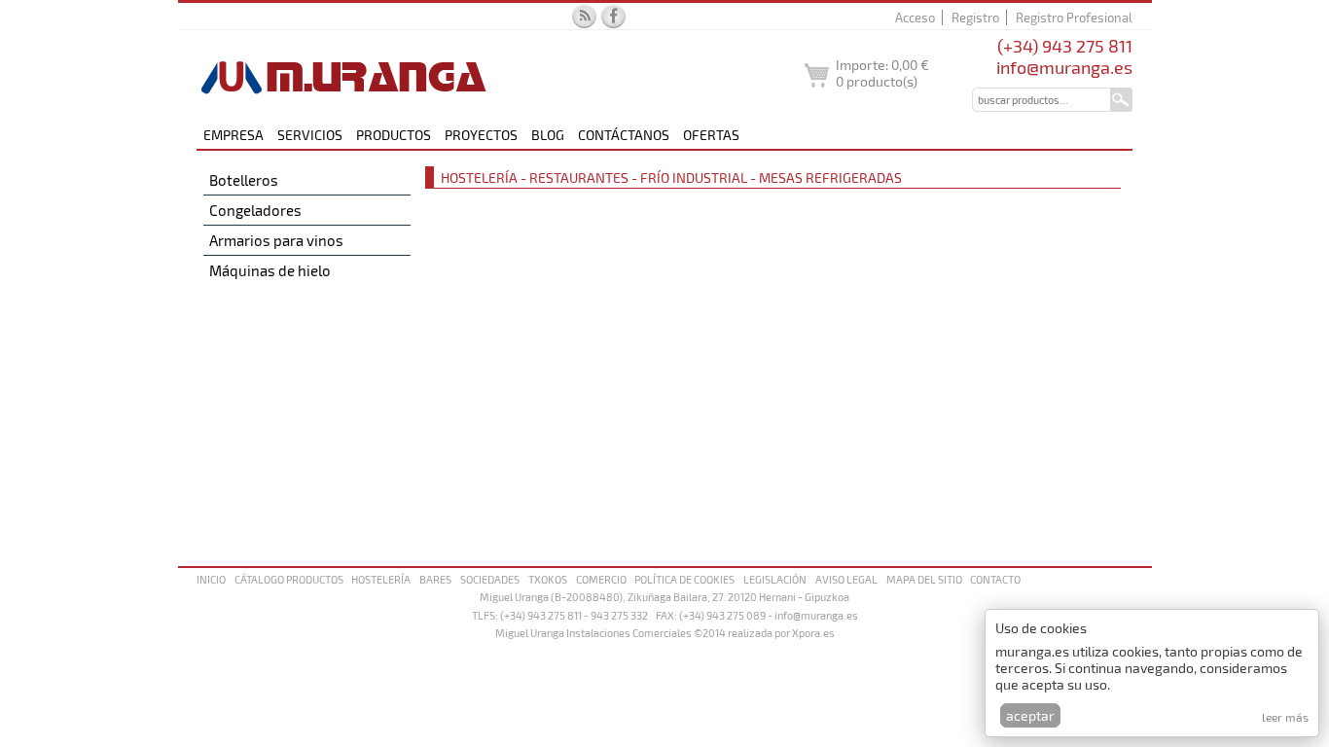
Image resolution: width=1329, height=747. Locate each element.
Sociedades (490, 579)
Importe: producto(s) (882, 72)
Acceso (915, 17)
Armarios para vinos (276, 240)
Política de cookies (684, 579)
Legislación (775, 579)
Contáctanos (623, 134)
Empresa (233, 134)
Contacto (995, 579)
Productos (393, 134)
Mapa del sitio (924, 579)
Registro (975, 17)
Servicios (309, 134)
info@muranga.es (1064, 67)
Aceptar (1030, 715)
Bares (435, 579)
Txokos (547, 579)
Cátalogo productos (288, 579)
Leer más (1285, 717)
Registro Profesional (1074, 17)
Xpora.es (813, 632)
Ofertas (711, 134)
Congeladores (255, 210)
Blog (547, 134)
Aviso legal (846, 579)
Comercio (601, 579)
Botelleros (243, 180)
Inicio (211, 579)
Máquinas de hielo (270, 270)
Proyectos (481, 134)
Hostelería (381, 579)
